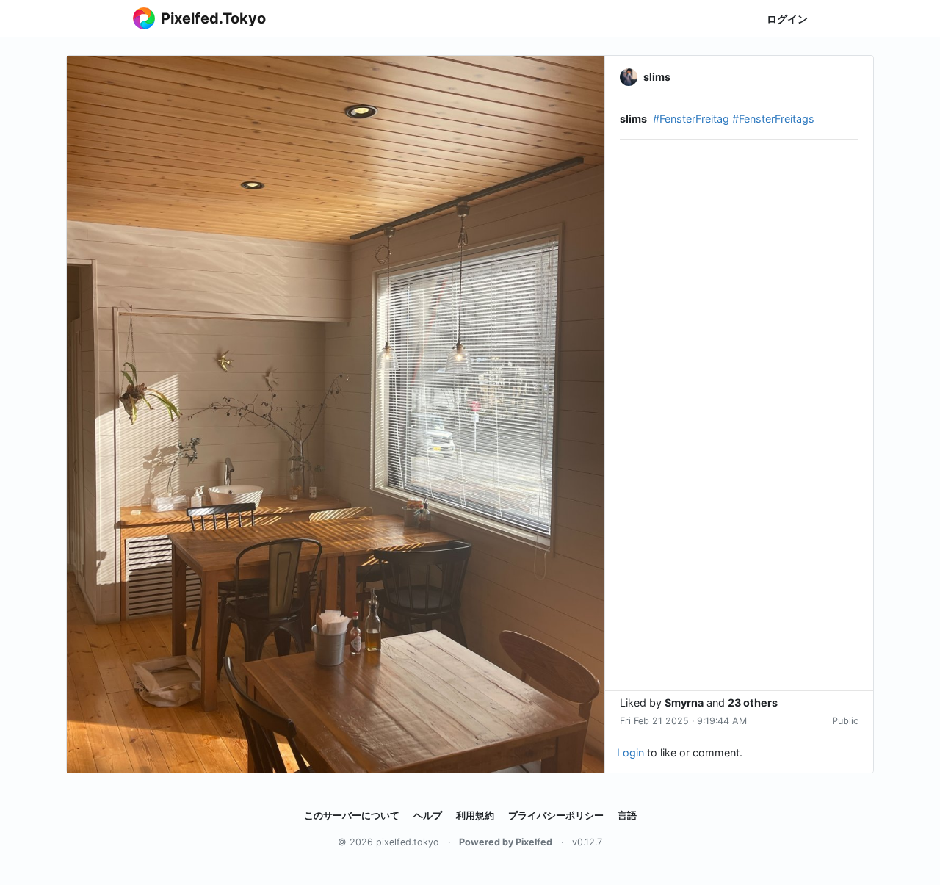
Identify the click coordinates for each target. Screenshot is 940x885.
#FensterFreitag (691, 118)
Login (630, 752)
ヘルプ (427, 815)
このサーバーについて (352, 815)
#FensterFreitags (773, 118)
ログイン (787, 18)
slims (633, 118)
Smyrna (684, 702)
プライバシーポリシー (556, 815)
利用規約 (475, 815)
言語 (627, 815)
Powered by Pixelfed (505, 842)
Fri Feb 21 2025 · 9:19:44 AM (683, 720)
